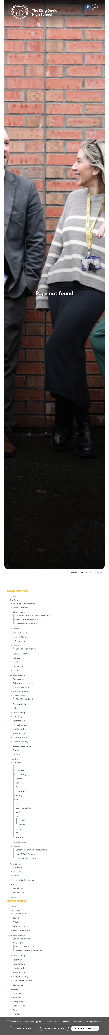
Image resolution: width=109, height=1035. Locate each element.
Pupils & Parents (17, 675)
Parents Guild (19, 720)
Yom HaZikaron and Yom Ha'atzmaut (33, 615)
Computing (21, 774)
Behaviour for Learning (23, 683)
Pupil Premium (20, 729)
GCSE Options (19, 842)
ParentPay (17, 716)
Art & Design (18, 993)
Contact (13, 897)
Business (20, 770)
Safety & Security (20, 741)
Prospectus (18, 871)
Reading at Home (21, 737)
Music (18, 829)
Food (18, 787)
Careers (16, 846)
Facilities (17, 662)
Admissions (15, 864)
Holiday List (18, 666)
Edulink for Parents (22, 691)
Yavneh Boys (18, 888)
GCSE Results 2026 (24, 699)
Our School (15, 600)
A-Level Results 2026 (25, 946)
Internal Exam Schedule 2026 (29, 950)
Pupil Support (19, 733)
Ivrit (17, 799)
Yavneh (13, 884)
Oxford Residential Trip (26, 623)
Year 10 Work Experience (27, 854)
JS (17, 804)
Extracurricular (20, 704)
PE (17, 833)
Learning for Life (23, 808)
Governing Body (20, 632)
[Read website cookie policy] (24, 1028)
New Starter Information (24, 880)
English (19, 783)
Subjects (17, 762)
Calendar (17, 628)
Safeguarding (19, 641)
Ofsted (16, 645)
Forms (16, 875)
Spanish (22, 824)
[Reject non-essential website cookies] (54, 1028)
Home (13, 596)
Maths (18, 812)
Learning (14, 759)
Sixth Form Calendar (22, 980)
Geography (21, 791)
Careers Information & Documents (31, 849)
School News (19, 612)
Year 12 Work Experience (27, 858)
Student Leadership (22, 746)
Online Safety (19, 712)
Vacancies (17, 670)
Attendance (18, 679)
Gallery (16, 708)
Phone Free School (21, 725)
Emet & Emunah (20, 607)
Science (19, 837)
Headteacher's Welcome (24, 603)
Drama (19, 778)
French (21, 820)
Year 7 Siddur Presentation (28, 619)
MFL (18, 816)
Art (17, 766)
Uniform (16, 754)
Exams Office (19, 695)
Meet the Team (20, 637)
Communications (21, 687)
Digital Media (19, 1005)
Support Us (18, 750)
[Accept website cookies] (85, 1028)
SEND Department (21, 653)
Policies (16, 658)
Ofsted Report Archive (26, 649)
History (19, 795)
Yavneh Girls (18, 892)
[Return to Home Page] (43, 12)
